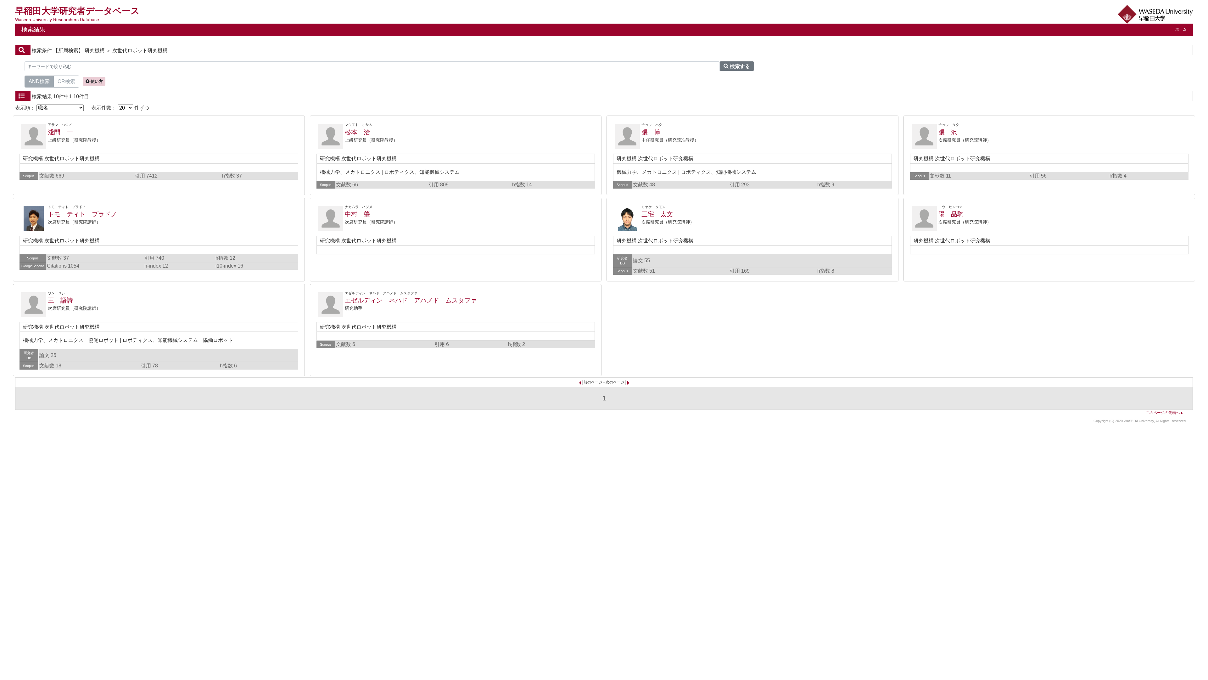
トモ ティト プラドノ (82, 214)
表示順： (25, 107)
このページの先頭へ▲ (1164, 413)
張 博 (650, 132)
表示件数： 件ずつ (120, 107)
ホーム (1181, 29)
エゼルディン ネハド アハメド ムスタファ (411, 300)
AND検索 (39, 81)
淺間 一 (60, 132)
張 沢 (947, 132)
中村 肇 (357, 214)
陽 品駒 (951, 214)
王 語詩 (60, 300)
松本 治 (357, 132)
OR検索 (66, 81)
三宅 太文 (657, 214)
